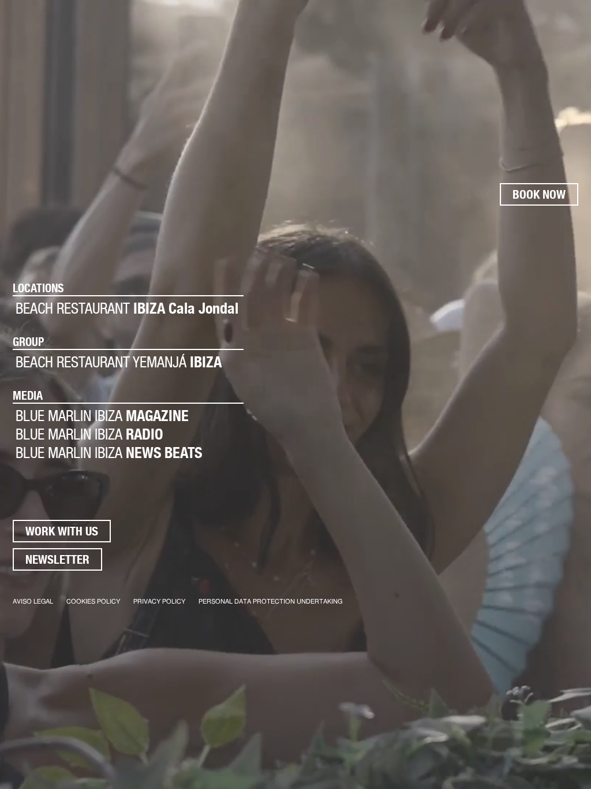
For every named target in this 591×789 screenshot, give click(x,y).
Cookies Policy (93, 601)
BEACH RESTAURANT (127, 308)
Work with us (61, 531)
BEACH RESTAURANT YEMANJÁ (119, 362)
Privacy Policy (159, 601)
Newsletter (57, 559)
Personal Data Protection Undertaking (270, 601)
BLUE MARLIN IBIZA (102, 416)
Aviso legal (33, 601)
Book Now (539, 194)
